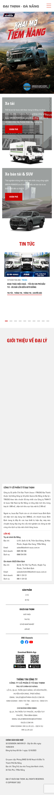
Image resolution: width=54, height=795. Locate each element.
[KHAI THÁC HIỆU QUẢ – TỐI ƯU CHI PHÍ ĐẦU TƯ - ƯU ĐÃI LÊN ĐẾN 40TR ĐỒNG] (27, 264)
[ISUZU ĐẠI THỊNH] (21, 6)
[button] (6, 320)
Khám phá (13, 129)
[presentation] (8, 52)
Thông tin (18, 293)
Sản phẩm (27, 590)
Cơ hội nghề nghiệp (27, 624)
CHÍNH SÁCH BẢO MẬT (15, 740)
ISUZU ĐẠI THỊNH (27, 609)
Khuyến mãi (37, 293)
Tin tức (10, 293)
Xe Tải (27, 600)
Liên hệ (27, 629)
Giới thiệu (27, 614)
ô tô (27, 595)
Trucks (24, 280)
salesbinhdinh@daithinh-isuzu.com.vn (32, 572)
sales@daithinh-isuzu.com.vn (28, 547)
